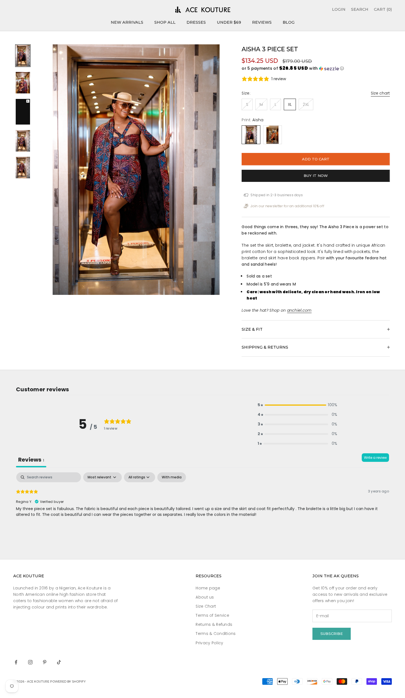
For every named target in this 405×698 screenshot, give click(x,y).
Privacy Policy (209, 643)
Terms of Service (212, 615)
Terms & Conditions (216, 633)
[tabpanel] (202, 507)
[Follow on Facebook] (16, 662)
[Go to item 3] (23, 111)
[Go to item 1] (23, 55)
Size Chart (206, 606)
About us (205, 597)
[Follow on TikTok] (59, 662)
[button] (316, 68)
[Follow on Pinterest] (44, 662)
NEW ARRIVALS (127, 22)
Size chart (380, 93)
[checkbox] (171, 477)
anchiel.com (299, 310)
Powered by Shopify (68, 681)
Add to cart (316, 159)
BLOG (289, 22)
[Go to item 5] (23, 167)
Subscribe (331, 633)
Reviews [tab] (31, 459)
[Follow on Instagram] (30, 662)
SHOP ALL (164, 22)
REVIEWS (262, 22)
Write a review (375, 457)
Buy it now (316, 175)
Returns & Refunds (214, 624)
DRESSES (196, 22)
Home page (208, 588)
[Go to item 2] (23, 82)
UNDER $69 (229, 22)
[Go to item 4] (23, 140)
